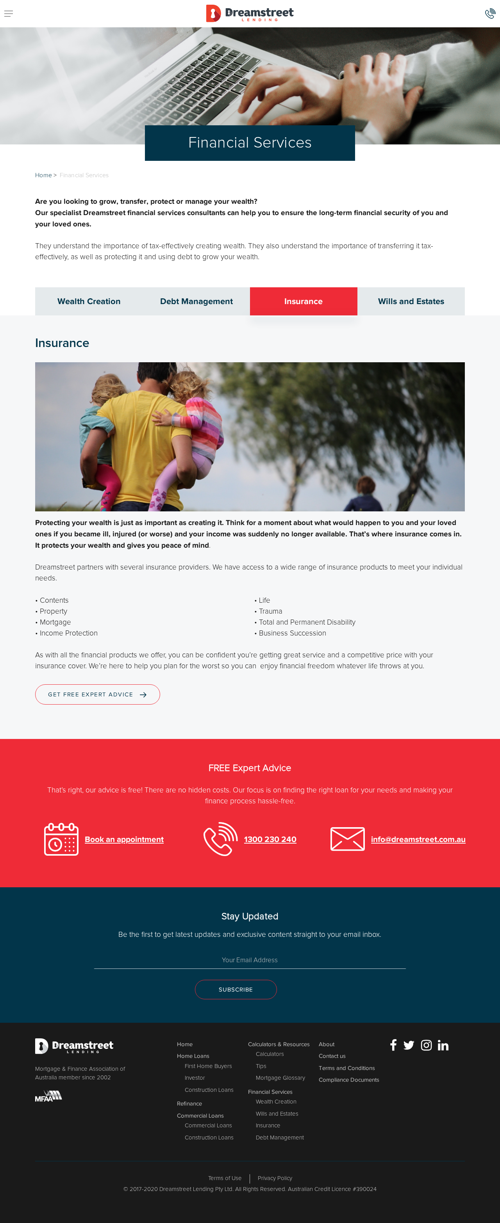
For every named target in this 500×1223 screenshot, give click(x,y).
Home (43, 175)
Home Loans (193, 1056)
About (326, 1044)
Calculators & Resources (279, 1044)
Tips (261, 1066)
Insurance (268, 1126)
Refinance (189, 1103)
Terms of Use (225, 1178)
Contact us (332, 1056)
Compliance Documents (349, 1080)
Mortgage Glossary (280, 1078)
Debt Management (280, 1138)
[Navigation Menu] (8, 14)
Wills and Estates (277, 1114)
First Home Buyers (208, 1066)
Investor (195, 1078)
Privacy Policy (275, 1178)
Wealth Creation (276, 1102)
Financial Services (270, 1092)
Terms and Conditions (347, 1068)
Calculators (270, 1054)
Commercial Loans (200, 1116)
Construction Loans (209, 1090)
